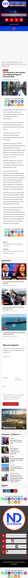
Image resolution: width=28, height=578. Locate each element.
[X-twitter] (16, 20)
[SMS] (15, 104)
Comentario (6, 356)
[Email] (12, 104)
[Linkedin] (22, 101)
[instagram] (8, 491)
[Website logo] (14, 4)
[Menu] (14, 28)
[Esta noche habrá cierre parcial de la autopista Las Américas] (5, 467)
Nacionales (12, 465)
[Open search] (2, 15)
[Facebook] (7, 20)
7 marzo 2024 (14, 79)
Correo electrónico (18, 378)
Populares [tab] (15, 434)
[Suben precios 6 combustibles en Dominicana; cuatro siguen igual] (5, 450)
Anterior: (13, 244)
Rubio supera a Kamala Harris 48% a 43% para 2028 (16, 442)
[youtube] (15, 491)
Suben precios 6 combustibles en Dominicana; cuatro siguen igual (15, 451)
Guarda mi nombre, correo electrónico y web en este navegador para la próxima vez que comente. (13, 397)
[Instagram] (11, 20)
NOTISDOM (6, 79)
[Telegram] (5, 104)
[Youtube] (21, 20)
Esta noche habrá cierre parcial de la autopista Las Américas (17, 468)
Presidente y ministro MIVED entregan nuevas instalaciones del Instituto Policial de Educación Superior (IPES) (17, 478)
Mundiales (5, 70)
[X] (12, 101)
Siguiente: (13, 251)
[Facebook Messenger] (18, 101)
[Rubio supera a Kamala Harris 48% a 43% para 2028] (14, 271)
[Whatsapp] (5, 101)
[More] (22, 104)
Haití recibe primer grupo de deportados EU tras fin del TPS (16, 460)
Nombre (5, 377)
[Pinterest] (9, 104)
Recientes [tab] (6, 434)
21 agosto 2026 (13, 285)
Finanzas (12, 446)
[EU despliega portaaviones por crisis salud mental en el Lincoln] (14, 322)
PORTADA (17, 473)
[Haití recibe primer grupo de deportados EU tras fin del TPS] (14, 297)
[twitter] (12, 491)
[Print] (18, 104)
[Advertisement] (14, 46)
